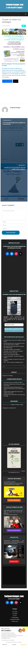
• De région (14, 613)
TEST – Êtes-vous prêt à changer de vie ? (13, 362)
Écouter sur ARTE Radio (14, 500)
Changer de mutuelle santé (9, 408)
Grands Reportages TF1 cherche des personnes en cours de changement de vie (14, 388)
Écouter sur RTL (14, 561)
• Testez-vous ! (14, 621)
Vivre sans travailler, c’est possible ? (12, 349)
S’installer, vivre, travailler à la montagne (13, 351)
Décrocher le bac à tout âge (10, 353)
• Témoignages (14, 617)
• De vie (15, 615)
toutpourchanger (15, 107)
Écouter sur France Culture (14, 530)
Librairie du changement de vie (16, 471)
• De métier (14, 611)
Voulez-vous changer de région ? (12, 354)
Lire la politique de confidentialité (7, 640)
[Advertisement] (15, 92)
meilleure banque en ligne (17, 404)
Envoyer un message (8, 375)
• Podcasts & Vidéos (15, 619)
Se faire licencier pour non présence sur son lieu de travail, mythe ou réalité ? (14, 344)
